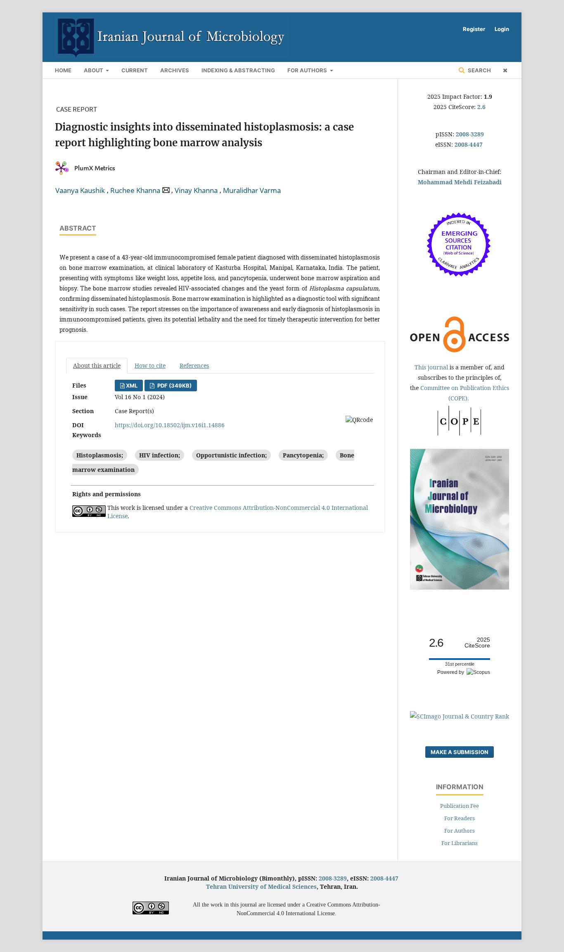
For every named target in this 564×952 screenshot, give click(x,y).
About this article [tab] (97, 365)
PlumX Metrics (94, 168)
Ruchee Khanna (135, 190)
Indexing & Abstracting (238, 70)
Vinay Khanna (196, 190)
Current (134, 70)
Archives (174, 70)
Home (63, 70)
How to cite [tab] (150, 365)
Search (479, 70)
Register (474, 29)
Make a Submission (459, 752)
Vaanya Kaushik (80, 190)
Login (502, 29)
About (94, 70)
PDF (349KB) (174, 385)
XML (131, 385)
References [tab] (194, 365)
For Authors (307, 70)
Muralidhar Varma (252, 190)
